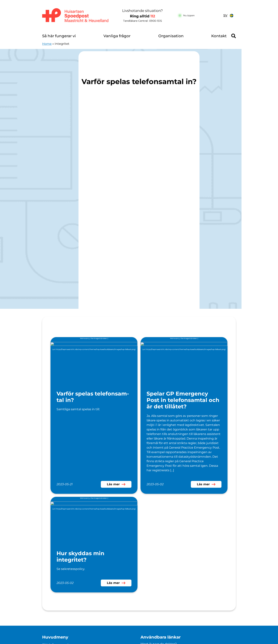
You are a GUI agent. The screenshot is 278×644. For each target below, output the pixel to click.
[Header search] (233, 36)
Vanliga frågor (116, 36)
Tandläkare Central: (142, 20)
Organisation (171, 36)
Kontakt (219, 36)
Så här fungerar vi (59, 36)
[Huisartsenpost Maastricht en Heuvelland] (75, 15)
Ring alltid (142, 16)
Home (47, 44)
